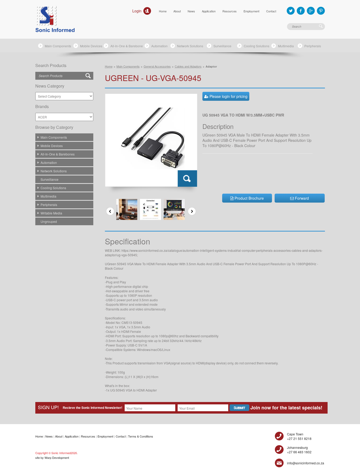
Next (192, 211)
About (177, 11)
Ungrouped (49, 221)
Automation (159, 46)
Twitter (291, 11)
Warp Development (57, 457)
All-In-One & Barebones (58, 154)
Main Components (58, 46)
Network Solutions (190, 46)
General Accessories (157, 66)
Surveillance (222, 46)
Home (163, 11)
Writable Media (51, 213)
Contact (271, 11)
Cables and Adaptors (188, 66)
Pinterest (321, 11)
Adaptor (211, 66)
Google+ (311, 11)
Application (209, 11)
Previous (110, 211)
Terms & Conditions (140, 436)
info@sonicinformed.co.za (305, 463)
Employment (251, 11)
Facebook (301, 11)
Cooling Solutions (256, 46)
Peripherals (312, 46)
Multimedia (286, 46)
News (191, 11)
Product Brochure (248, 198)
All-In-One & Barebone (126, 46)
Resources (229, 11)
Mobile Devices (91, 46)
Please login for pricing (227, 96)
